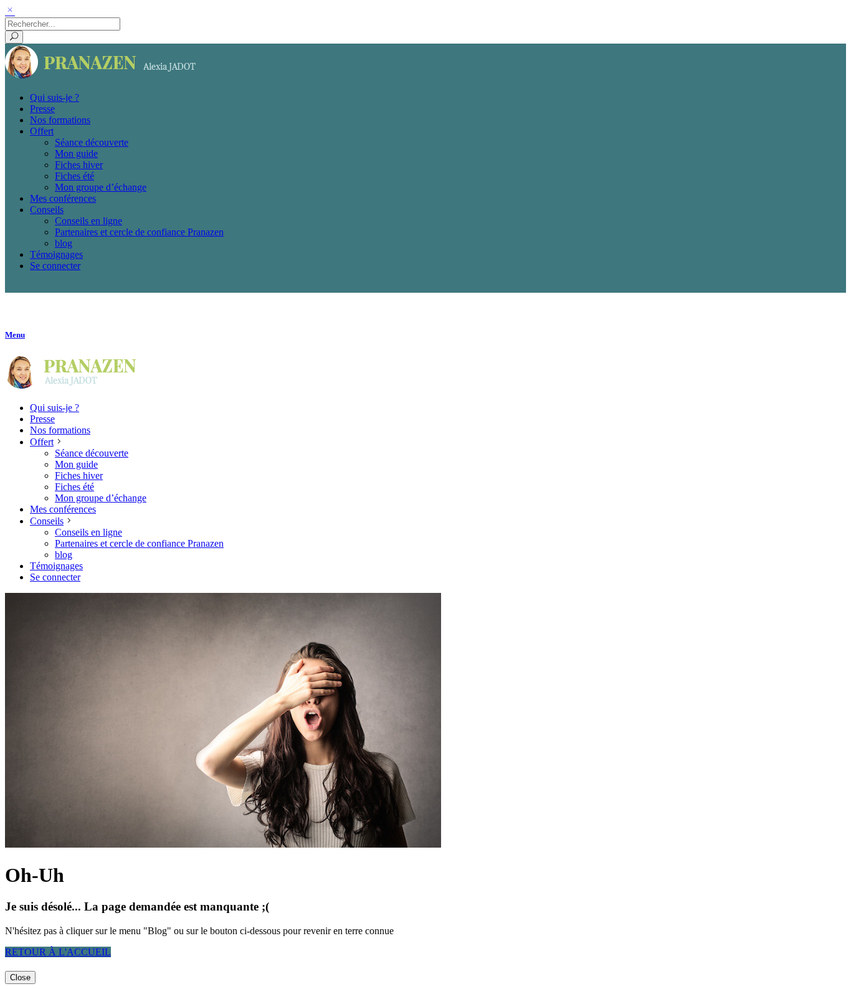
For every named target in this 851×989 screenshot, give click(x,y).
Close (20, 977)
